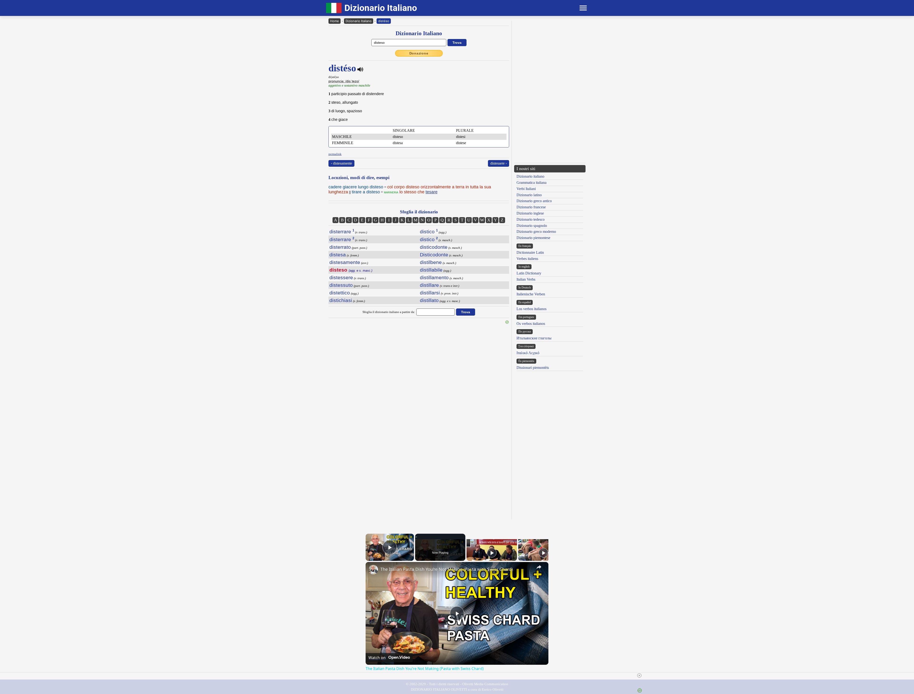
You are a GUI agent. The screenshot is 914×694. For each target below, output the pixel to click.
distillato (429, 300)
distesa (337, 254)
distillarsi (430, 292)
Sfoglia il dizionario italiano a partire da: (389, 312)
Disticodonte (434, 254)
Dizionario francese (531, 207)
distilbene (431, 262)
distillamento (434, 277)
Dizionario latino (529, 195)
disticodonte (433, 247)
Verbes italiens (527, 259)
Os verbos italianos (531, 324)
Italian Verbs (526, 279)
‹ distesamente (341, 163)
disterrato (340, 247)
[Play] (492, 552)
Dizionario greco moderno (536, 232)
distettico (339, 292)
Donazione (418, 53)
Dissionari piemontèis (533, 368)
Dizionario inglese (530, 213)
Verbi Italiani (526, 189)
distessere (341, 277)
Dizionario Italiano (359, 21)
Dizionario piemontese (533, 238)
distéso (383, 21)
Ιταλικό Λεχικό (528, 353)
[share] (539, 567)
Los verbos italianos (531, 309)
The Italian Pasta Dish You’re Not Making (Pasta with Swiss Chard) (446, 569)
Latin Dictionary (529, 273)
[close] (639, 675)
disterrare (341, 231)
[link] (373, 569)
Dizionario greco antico (534, 201)
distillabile (431, 270)
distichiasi (340, 300)
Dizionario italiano (530, 176)
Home (334, 21)
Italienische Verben (531, 294)
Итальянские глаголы (534, 338)
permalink (335, 154)
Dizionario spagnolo (532, 226)
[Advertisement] (550, 54)
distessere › (498, 163)
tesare (431, 192)
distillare (429, 285)
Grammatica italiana (531, 183)
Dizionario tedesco (531, 219)
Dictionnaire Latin (530, 252)
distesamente (344, 262)
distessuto (341, 285)
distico (429, 231)
